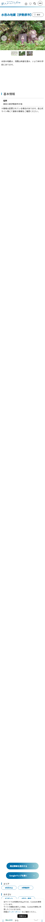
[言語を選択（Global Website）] (26, 3)
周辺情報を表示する (18, 866)
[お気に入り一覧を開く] (30, 3)
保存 (38, 14)
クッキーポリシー (15, 912)
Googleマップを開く (18, 875)
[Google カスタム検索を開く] (34, 3)
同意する (22, 916)
